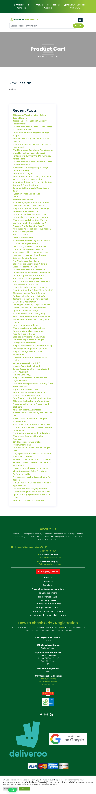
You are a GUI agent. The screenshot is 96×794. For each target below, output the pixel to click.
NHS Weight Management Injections (30, 348)
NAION (15, 196)
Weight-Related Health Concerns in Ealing (32, 345)
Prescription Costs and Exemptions (48, 589)
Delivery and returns (48, 593)
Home (41, 56)
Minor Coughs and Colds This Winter (30, 471)
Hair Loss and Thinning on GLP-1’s (28, 278)
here (62, 627)
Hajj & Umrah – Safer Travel (26, 389)
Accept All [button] (25, 789)
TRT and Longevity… (22, 374)
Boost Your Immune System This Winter (31, 424)
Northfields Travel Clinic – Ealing (48, 611)
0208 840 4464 (49, 551)
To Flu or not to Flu (21, 474)
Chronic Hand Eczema (23, 237)
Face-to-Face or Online (24, 334)
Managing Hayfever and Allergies (28, 500)
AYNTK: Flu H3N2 (20, 234)
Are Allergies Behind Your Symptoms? (30, 252)
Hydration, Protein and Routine (27, 194)
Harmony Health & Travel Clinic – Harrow (48, 615)
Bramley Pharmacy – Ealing (48, 603)
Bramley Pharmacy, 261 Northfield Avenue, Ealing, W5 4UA (48, 682)
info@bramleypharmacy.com (49, 557)
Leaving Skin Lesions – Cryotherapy (29, 255)
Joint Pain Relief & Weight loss (27, 409)
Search (78, 26)
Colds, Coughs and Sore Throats (28, 275)
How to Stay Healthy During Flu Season (31, 468)
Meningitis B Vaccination (24, 302)
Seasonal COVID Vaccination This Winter (32, 459)
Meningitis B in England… (24, 173)
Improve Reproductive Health (26, 366)
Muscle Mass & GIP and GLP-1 (26, 363)
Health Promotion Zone (48, 597)
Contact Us (48, 581)
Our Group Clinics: (48, 600)
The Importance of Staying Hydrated (30, 488)
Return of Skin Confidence (25, 258)
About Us (48, 577)
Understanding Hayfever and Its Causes (31, 491)
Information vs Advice (23, 199)
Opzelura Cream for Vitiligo (25, 310)
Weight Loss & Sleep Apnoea (26, 395)
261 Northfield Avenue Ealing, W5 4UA (30, 547)
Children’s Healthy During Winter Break (31, 401)
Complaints (48, 585)
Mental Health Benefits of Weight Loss (30, 392)
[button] (12, 790)
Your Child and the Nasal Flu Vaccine (30, 287)
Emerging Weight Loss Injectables (28, 331)
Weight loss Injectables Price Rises (29, 328)
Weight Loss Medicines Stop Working (30, 220)
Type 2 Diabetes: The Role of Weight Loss (32, 398)
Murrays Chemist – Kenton (48, 607)
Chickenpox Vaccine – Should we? (29, 337)
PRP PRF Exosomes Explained (26, 325)
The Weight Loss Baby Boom (26, 261)
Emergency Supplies (48, 572)
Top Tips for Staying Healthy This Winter (31, 433)
